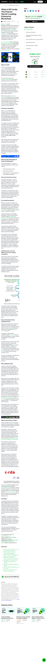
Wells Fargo (4, 397)
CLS (9, 400)
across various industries (10, 491)
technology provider (5, 50)
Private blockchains (5, 42)
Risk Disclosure (9, 600)
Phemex (3, 542)
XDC (2, 348)
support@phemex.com (6, 535)
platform (3, 68)
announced (15, 344)
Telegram (9, 538)
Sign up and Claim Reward (35, 66)
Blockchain (8, 24)
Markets (16, 1)
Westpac (12, 397)
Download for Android (8, 541)
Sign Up (35, 21)
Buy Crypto (11, 1)
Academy (5, 5)
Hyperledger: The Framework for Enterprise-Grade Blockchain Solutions (11, 561)
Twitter (10, 537)
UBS (8, 397)
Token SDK (11, 334)
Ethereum (18, 621)
